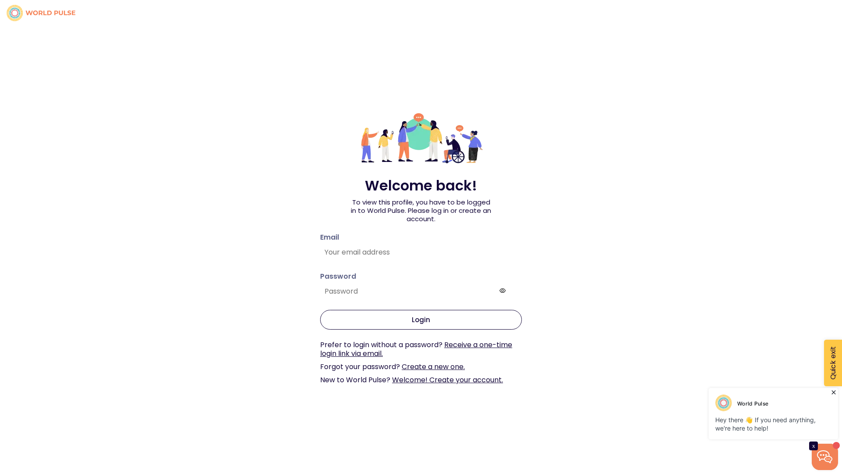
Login (421, 319)
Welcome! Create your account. (447, 380)
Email (329, 237)
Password (338, 276)
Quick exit (833, 363)
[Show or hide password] (503, 291)
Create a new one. (433, 367)
